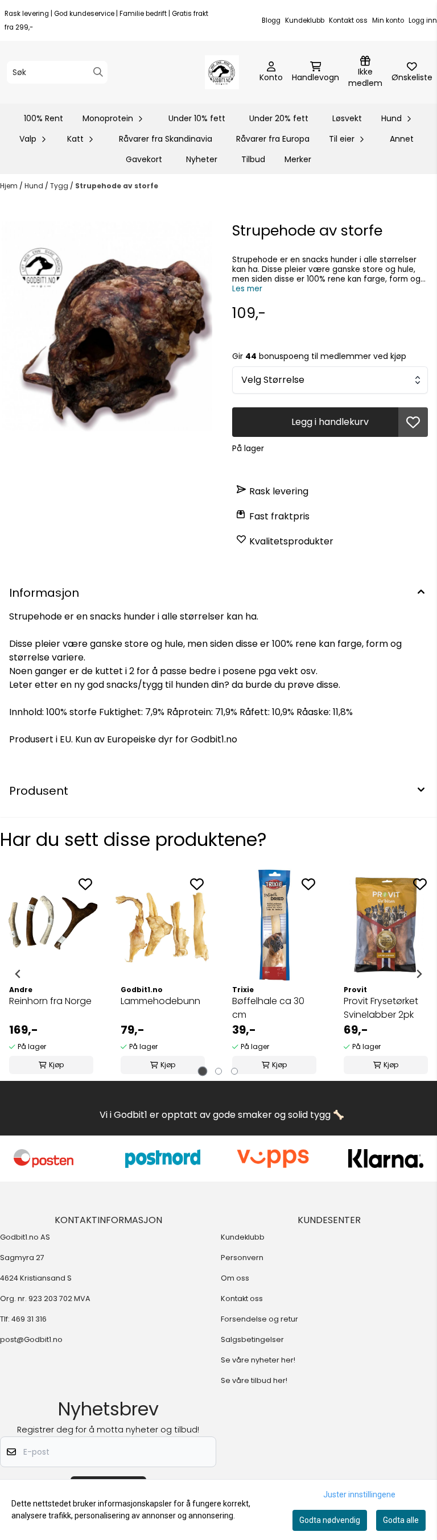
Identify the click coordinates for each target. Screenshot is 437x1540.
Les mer (247, 289)
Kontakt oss (348, 20)
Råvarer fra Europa (273, 138)
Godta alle (401, 1520)
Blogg (271, 20)
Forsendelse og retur (259, 1319)
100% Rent (43, 118)
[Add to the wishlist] (85, 884)
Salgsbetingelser (252, 1339)
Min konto (388, 20)
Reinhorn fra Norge (50, 1001)
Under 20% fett (278, 118)
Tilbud (253, 159)
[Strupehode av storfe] (107, 326)
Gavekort (144, 159)
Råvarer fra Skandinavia (165, 138)
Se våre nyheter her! (258, 1360)
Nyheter (201, 159)
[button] (413, 422)
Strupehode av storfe (116, 186)
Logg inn (423, 20)
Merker (298, 159)
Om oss (235, 1278)
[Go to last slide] (18, 974)
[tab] (203, 1071)
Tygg (60, 186)
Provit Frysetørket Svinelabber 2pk (381, 1007)
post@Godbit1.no (31, 1339)
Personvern (242, 1257)
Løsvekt (347, 118)
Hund (34, 186)
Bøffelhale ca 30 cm (268, 1007)
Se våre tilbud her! (254, 1380)
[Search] (98, 72)
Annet (402, 138)
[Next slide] (419, 974)
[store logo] (222, 72)
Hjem (9, 186)
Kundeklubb (304, 20)
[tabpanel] (51, 974)
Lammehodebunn (160, 1001)
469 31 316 (29, 1319)
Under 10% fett (196, 118)
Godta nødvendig (329, 1520)
